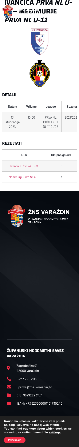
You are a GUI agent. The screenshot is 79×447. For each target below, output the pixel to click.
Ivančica (24, 166)
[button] (72, 12)
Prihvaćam (14, 440)
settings (55, 432)
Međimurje (24, 177)
